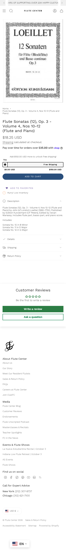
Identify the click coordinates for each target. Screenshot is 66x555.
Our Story (7, 368)
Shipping (8, 142)
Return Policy (14, 256)
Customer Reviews (12, 411)
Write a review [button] (33, 309)
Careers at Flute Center (15, 389)
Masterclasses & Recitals (16, 427)
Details (11, 239)
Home (5, 108)
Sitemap (32, 525)
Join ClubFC (9, 395)
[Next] (62, 2)
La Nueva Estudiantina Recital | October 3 (24, 449)
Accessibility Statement (14, 525)
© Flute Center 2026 (13, 520)
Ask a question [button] (33, 316)
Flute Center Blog (12, 406)
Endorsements (10, 416)
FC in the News (10, 438)
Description (13, 201)
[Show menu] (4, 10)
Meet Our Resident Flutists (16, 373)
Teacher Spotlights (12, 432)
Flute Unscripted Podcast (16, 422)
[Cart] (61, 10)
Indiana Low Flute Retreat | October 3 (22, 454)
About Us (7, 363)
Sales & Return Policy (14, 379)
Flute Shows (9, 465)
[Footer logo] (9, 346)
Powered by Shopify (49, 525)
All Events (8, 459)
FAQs (5, 384)
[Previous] (4, 2)
